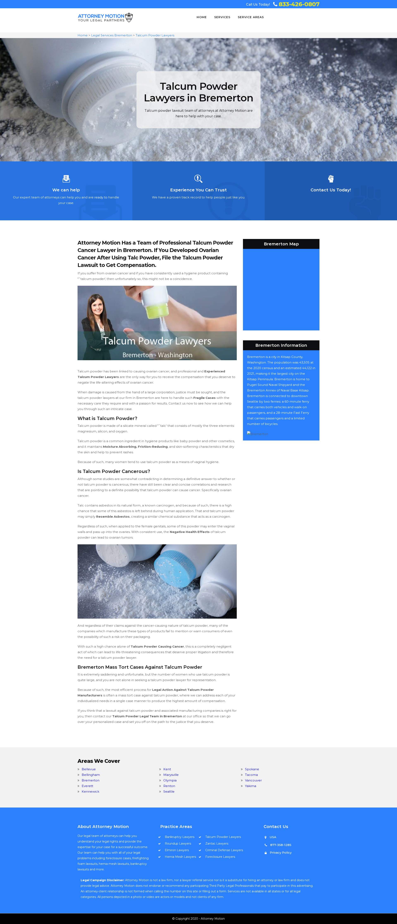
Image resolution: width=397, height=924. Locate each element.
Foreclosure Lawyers (220, 857)
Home (202, 17)
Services (222, 17)
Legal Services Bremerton (111, 35)
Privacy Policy (281, 852)
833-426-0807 (299, 4)
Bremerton (90, 780)
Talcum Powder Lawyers (155, 35)
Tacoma (251, 775)
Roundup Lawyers (178, 843)
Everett (87, 786)
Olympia (170, 780)
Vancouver (253, 780)
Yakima (250, 786)
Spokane (252, 769)
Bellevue (89, 769)
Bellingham (91, 775)
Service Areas (251, 17)
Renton (169, 786)
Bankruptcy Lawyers (179, 837)
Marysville (171, 775)
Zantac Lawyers (216, 843)
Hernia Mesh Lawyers (180, 857)
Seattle (169, 791)
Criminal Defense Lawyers (224, 850)
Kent (167, 769)
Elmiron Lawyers (177, 850)
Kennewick (90, 791)
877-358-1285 (280, 845)
